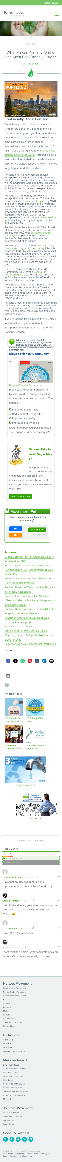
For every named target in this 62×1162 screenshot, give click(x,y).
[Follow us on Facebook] (11, 1139)
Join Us (47, 2)
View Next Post (36, 818)
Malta (5, 1011)
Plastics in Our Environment (14, 988)
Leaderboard (8, 1124)
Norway (6, 1015)
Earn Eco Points (9, 1120)
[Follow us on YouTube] (30, 1139)
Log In (55, 2)
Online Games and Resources (15, 1091)
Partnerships (8, 1026)
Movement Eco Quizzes (13, 1076)
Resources (7, 1047)
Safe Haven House (11, 1065)
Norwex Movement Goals (14, 1116)
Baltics (6, 999)
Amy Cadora (32, 63)
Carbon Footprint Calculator (15, 1069)
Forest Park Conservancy (19, 626)
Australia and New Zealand (14, 996)
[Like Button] (7, 685)
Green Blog (8, 1040)
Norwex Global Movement (14, 992)
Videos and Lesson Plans (14, 1095)
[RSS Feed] (5, 1139)
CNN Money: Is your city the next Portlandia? (31, 644)
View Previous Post (25, 785)
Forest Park (30, 308)
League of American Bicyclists (25, 273)
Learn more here (20, 496)
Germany (7, 1007)
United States (9, 1018)
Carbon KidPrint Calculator (14, 1084)
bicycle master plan (33, 201)
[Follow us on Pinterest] (24, 1139)
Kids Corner (8, 1080)
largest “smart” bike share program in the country (30, 247)
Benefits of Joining (11, 1113)
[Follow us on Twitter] (18, 1139)
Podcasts (7, 1043)
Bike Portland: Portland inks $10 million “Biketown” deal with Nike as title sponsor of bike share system (30, 600)
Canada (6, 1003)
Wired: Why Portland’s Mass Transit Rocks (29, 565)
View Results (41, 534)
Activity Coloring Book (12, 1087)
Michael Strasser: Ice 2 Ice (14, 1051)
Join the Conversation (12, 1022)
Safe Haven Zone (10, 1072)
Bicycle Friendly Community (25, 385)
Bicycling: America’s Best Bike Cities (26, 631)
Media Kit (7, 1099)
